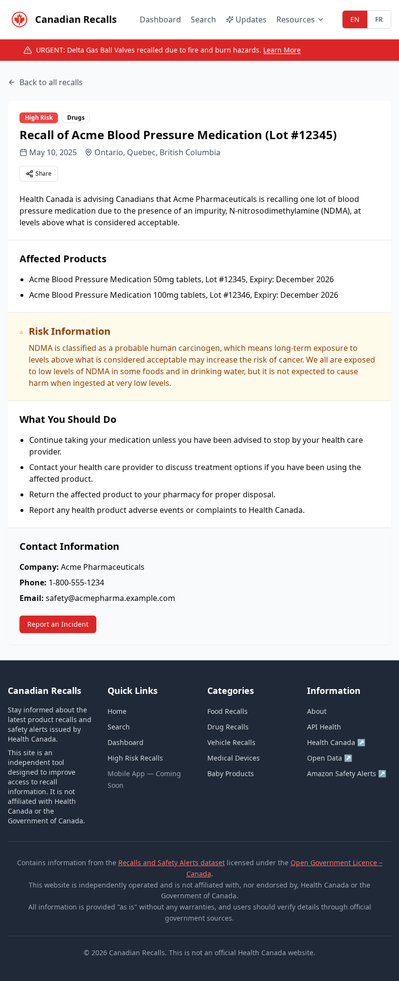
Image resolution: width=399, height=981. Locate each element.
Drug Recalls (228, 726)
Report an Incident (58, 624)
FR (379, 19)
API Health (324, 726)
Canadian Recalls (76, 19)
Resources (295, 19)
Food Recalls (227, 711)
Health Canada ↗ (336, 742)
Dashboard (160, 19)
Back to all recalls (51, 82)
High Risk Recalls (135, 758)
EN (355, 19)
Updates (251, 19)
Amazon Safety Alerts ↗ (346, 773)
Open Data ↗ (329, 758)
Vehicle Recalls (231, 742)
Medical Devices (233, 758)
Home (117, 711)
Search (203, 19)
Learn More (282, 49)
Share (44, 173)
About (316, 711)
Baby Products (230, 773)
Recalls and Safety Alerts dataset (171, 862)
